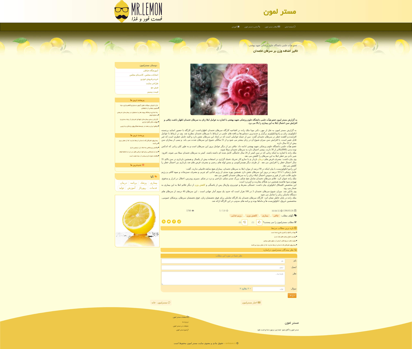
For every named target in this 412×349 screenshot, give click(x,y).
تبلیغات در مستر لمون (180, 326)
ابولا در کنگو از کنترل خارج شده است (283, 232)
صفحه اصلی (289, 26)
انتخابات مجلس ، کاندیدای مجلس (144, 75)
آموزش (234, 26)
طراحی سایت (152, 83)
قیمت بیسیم (152, 92)
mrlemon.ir (230, 343)
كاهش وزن (200, 185)
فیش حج (154, 87)
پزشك (143, 182)
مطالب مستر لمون (271, 26)
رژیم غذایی (236, 215)
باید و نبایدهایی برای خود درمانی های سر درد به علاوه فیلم (139, 151)
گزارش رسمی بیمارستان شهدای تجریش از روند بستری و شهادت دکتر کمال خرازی (139, 121)
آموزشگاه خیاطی (150, 70)
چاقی (276, 215)
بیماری (265, 215)
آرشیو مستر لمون (182, 329)
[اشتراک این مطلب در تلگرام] (179, 221)
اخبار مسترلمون (250, 302)
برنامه (133, 182)
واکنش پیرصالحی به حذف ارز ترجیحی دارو (144, 147)
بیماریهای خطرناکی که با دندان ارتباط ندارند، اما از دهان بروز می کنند (273, 245)
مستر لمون (280, 11)
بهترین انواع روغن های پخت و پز (285, 236)
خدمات (153, 187)
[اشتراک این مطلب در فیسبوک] (174, 221)
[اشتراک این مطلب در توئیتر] (169, 221)
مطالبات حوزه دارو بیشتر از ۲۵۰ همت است (144, 156)
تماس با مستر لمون (251, 26)
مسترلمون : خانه (160, 302)
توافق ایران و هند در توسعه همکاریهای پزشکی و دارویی (139, 126)
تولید (121, 187)
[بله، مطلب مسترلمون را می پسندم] (259, 222)
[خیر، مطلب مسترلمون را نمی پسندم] (245, 222)
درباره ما (185, 322)
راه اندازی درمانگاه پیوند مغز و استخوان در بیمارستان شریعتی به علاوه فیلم (137, 114)
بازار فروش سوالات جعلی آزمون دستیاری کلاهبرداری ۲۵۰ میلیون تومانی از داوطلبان (139, 107)
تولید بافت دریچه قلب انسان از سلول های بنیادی (280, 240)
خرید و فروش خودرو (149, 79)
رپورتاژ (142, 187)
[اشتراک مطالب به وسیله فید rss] (163, 221)
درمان (261, 159)
